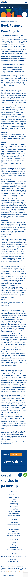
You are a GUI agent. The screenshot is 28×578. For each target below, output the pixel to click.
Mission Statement (14, 495)
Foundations (14, 531)
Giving (14, 545)
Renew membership (14, 515)
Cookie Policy (12, 575)
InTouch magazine (14, 529)
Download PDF (16, 454)
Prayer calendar (14, 527)
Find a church (14, 547)
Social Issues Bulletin (14, 533)
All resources (14, 522)
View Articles (13, 462)
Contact (14, 542)
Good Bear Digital (20, 571)
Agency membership (14, 511)
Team (14, 499)
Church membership (14, 509)
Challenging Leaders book (14, 535)
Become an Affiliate (14, 513)
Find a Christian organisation (14, 549)
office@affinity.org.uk (14, 561)
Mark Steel (8, 571)
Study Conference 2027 (14, 525)
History (14, 501)
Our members (14, 507)
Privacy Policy (5, 575)
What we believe (14, 497)
